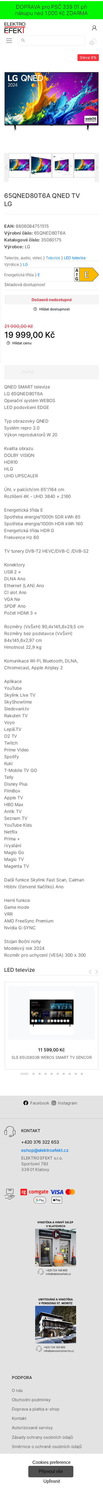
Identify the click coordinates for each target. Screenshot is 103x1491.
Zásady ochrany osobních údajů (42, 1437)
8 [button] (70, 1074)
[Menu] (9, 41)
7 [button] (64, 1074)
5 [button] (52, 1074)
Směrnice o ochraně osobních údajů (47, 1446)
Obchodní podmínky (31, 1399)
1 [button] (24, 1074)
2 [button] (33, 1074)
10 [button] (82, 1074)
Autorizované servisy (32, 1427)
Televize (53, 257)
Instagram (67, 1103)
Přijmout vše (51, 1471)
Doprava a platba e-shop (35, 1409)
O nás (17, 1390)
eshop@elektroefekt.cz (45, 1150)
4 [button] (45, 1074)
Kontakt (19, 1418)
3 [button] (39, 1074)
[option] (51, 101)
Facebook (39, 1103)
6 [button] (58, 1074)
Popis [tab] (27, 372)
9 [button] (76, 1074)
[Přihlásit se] (94, 27)
